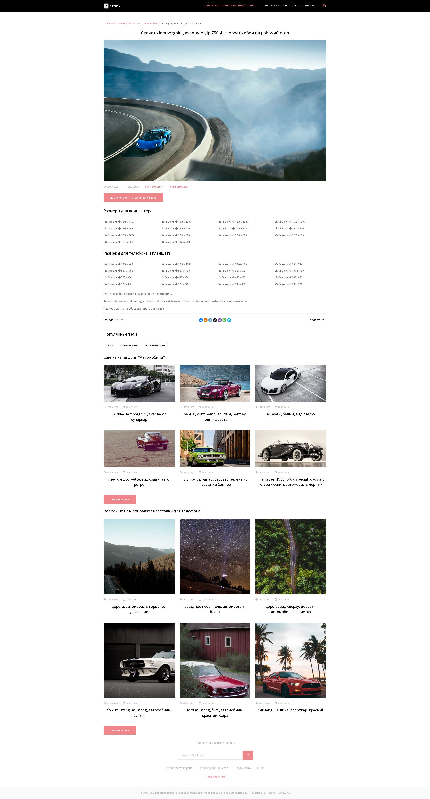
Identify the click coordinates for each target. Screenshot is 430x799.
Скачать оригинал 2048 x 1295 (134, 197)
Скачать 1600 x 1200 (291, 221)
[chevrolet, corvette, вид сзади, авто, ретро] (139, 448)
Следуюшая (317, 319)
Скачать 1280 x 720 (291, 235)
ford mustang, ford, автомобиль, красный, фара (215, 712)
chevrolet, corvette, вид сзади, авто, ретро (139, 482)
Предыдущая (114, 319)
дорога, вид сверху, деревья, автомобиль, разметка (291, 609)
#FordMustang (155, 345)
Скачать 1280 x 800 (234, 235)
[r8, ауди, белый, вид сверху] (290, 383)
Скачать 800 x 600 (233, 270)
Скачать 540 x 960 (119, 277)
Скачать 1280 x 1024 (120, 235)
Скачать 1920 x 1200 (177, 221)
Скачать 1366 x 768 (120, 264)
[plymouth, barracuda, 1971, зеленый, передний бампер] (215, 448)
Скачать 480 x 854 (176, 277)
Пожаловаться (215, 777)
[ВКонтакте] (201, 320)
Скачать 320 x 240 (176, 284)
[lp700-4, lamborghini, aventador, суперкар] (139, 383)
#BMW (110, 345)
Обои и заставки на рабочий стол (228, 5)
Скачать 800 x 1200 (120, 270)
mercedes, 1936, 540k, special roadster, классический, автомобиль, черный (291, 482)
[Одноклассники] (206, 320)
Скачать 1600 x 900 (177, 228)
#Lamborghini (154, 186)
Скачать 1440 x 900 (291, 228)
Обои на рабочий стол (213, 768)
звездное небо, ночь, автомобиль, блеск (215, 609)
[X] (215, 320)
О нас (260, 768)
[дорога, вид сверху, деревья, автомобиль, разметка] (290, 556)
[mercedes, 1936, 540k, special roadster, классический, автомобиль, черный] (290, 448)
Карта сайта (243, 768)
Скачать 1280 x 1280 (177, 264)
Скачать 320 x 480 (119, 284)
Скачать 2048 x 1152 (120, 221)
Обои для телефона (179, 768)
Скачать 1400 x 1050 (234, 228)
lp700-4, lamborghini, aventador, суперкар (139, 416)
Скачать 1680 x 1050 (120, 228)
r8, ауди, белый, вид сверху (291, 414)
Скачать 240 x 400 (233, 284)
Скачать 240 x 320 (290, 284)
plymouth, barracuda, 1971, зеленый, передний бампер (215, 482)
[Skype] (229, 320)
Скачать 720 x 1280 (291, 270)
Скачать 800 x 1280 (177, 270)
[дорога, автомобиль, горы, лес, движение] (139, 556)
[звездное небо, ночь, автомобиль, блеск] (215, 556)
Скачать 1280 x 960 (177, 235)
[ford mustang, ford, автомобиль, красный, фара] (215, 660)
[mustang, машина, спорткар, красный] (290, 660)
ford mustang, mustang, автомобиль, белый (139, 712)
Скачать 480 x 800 (233, 277)
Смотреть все (119, 499)
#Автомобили (179, 186)
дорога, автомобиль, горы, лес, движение (139, 609)
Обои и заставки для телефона (288, 5)
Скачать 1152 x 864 (120, 242)
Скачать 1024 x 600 (234, 264)
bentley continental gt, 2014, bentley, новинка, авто (215, 416)
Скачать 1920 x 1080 (234, 221)
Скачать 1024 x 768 (177, 242)
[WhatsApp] (224, 320)
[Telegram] (210, 320)
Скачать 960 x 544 (290, 264)
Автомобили (151, 23)
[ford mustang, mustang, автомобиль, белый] (139, 660)
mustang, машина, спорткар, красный (290, 710)
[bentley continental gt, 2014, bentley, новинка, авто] (215, 383)
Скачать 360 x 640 (290, 277)
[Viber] (220, 320)
